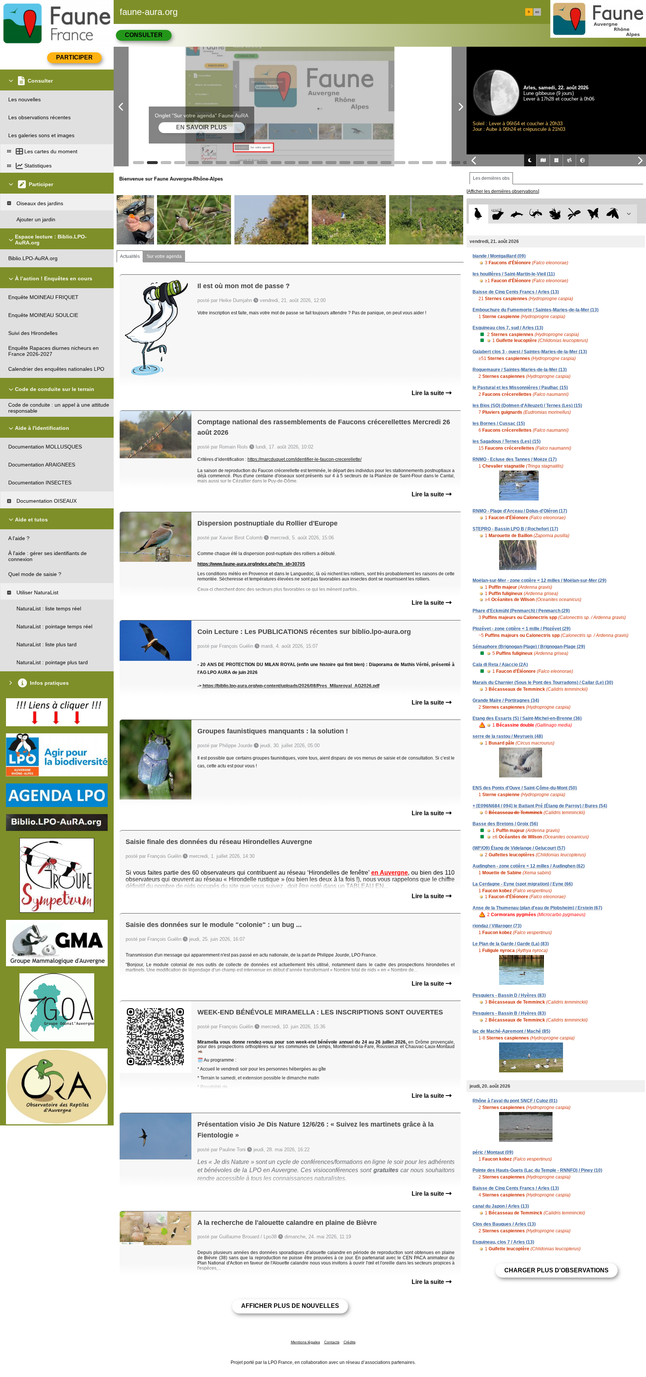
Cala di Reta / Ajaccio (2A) (500, 664)
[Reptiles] (535, 214)
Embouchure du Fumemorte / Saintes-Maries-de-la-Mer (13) (536, 309)
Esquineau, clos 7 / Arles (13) (503, 1242)
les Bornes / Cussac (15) (499, 423)
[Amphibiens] (555, 214)
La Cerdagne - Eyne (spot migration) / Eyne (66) (523, 884)
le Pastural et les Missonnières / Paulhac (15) (520, 387)
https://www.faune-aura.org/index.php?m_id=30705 (251, 564)
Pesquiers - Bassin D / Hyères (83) (509, 995)
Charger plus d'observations (556, 1270)
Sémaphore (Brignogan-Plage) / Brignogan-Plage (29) (529, 646)
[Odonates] (574, 214)
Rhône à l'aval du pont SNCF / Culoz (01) (515, 1100)
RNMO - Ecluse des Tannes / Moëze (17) (515, 459)
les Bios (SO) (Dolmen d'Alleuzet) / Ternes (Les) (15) (527, 405)
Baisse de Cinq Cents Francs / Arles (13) (516, 292)
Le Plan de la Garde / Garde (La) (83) (511, 943)
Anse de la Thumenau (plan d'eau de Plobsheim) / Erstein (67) (537, 908)
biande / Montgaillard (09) (499, 256)
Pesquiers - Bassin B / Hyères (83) (509, 1013)
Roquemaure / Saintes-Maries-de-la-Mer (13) (520, 369)
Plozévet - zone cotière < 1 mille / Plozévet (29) (521, 628)
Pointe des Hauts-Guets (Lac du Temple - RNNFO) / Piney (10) (537, 1170)
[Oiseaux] (478, 214)
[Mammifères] (497, 214)
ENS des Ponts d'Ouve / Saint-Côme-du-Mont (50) (525, 788)
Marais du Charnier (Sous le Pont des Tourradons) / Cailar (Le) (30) (543, 682)
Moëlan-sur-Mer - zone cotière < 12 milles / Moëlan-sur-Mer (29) (539, 580)
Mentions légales (305, 1342)
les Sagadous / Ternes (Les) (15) (507, 441)
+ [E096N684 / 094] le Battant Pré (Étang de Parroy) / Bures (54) (540, 805)
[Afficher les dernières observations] (503, 191)
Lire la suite (429, 393)
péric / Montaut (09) (493, 1152)
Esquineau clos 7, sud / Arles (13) (508, 327)
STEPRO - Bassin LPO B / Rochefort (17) (515, 529)
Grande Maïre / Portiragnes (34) (506, 700)
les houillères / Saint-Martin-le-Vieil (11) (514, 274)
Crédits (350, 1342)
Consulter (144, 35)
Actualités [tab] (130, 256)
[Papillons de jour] (593, 214)
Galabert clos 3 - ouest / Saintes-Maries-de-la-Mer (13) (530, 351)
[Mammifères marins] (516, 214)
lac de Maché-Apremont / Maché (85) (511, 1031)
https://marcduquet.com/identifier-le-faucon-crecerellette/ (304, 459)
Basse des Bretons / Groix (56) (505, 823)
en (537, 12)
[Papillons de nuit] (612, 214)
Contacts (331, 1342)
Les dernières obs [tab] (491, 178)
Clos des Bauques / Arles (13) (504, 1224)
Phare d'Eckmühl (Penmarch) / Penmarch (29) (521, 610)
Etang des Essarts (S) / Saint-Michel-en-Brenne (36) (527, 718)
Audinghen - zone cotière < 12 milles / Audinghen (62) (529, 866)
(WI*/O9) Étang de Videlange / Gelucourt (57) (519, 848)
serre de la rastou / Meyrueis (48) (508, 736)
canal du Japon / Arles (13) (501, 1206)
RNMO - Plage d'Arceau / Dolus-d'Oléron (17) (520, 511)
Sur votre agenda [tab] (164, 256)
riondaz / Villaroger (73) (497, 925)
